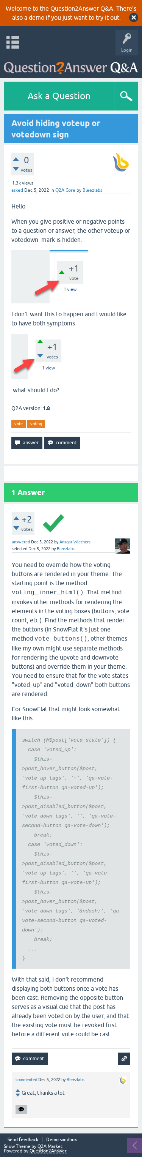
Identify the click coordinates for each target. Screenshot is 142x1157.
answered (21, 542)
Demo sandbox (61, 1139)
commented (26, 1079)
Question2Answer (48, 1151)
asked (17, 190)
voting (36, 423)
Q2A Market (49, 1146)
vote (18, 423)
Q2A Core (65, 190)
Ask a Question (59, 96)
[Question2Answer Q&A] (71, 64)
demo (36, 17)
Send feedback (23, 1139)
